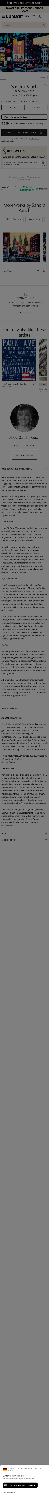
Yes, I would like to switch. (22, 1485)
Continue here (9, 1492)
